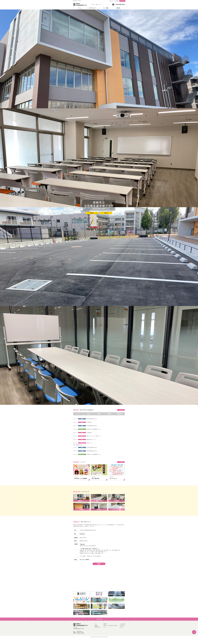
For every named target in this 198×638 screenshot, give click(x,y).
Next (196, 52)
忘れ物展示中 (89, 125)
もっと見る (121, 113)
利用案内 (105, 289)
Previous (2, 52)
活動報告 (99, 117)
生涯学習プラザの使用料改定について (94, 132)
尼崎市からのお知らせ (119, 117)
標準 (97, 4)
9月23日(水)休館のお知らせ (92, 122)
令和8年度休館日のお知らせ (92, 129)
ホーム (79, 8)
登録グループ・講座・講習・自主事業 (110, 291)
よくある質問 (122, 289)
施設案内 (92, 64)
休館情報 (109, 117)
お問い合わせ (122, 0)
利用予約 (118, 8)
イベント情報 (105, 8)
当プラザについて (92, 8)
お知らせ (89, 117)
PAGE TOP (99, 285)
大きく (100, 4)
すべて (78, 117)
